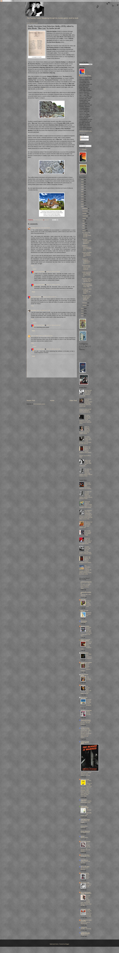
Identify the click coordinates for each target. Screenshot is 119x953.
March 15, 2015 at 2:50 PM (53, 284)
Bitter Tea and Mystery (84, 611)
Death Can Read (85, 779)
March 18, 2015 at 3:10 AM (45, 335)
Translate (84, 149)
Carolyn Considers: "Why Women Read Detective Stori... (87, 254)
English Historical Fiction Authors (85, 640)
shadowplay (84, 621)
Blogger (67, 944)
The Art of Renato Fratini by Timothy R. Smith (88, 603)
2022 (82, 189)
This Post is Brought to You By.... (89, 885)
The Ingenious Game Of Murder (86, 920)
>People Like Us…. (85, 934)
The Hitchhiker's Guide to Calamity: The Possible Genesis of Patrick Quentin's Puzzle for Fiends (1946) (85, 570)
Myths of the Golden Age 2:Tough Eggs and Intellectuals (85, 463)
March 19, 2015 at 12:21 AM (53, 349)
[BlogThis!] (54, 220)
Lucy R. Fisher (35, 335)
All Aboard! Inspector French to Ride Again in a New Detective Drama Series (85, 504)
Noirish (82, 836)
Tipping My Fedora (86, 720)
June (83, 223)
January (84, 305)
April (83, 228)
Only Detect (84, 800)
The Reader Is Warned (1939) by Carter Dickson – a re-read (86, 774)
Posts (82, 136)
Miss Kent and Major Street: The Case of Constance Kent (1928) (85, 393)
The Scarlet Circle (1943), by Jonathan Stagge (88, 532)
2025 (82, 182)
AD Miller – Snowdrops (86, 928)
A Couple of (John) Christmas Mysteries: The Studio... (86, 291)
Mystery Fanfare (85, 626)
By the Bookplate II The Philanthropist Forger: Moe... (87, 285)
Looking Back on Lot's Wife (88, 713)
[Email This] (52, 220)
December (85, 208)
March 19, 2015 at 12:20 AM (53, 325)
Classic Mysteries (85, 831)
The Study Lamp (85, 882)
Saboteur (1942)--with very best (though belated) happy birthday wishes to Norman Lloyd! (85, 550)
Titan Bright (83, 622)
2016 (82, 204)
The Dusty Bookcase (86, 710)
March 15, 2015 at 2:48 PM (53, 271)
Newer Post (31, 400)
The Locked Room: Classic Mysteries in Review (86, 893)
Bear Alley (83, 599)
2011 (82, 315)
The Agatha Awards (85, 832)
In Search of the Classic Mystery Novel (85, 742)
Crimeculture (84, 826)
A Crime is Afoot (85, 728)
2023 (82, 186)
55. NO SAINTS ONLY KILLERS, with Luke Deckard (86, 723)
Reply (32, 265)
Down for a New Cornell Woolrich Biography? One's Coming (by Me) (85, 411)
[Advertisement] (52, 388)
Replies (34, 269)
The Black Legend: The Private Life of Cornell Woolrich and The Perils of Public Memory (85, 440)
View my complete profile (85, 131)
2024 (82, 184)
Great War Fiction (85, 819)
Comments (84, 139)
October (84, 213)
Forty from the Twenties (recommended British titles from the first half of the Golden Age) (85, 402)
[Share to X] (55, 220)
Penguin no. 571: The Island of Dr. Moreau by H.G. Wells (89, 913)
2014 (82, 308)
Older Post (73, 400)
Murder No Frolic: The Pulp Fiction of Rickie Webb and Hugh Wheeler (85, 540)
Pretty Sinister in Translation (88, 678)
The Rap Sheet (84, 652)
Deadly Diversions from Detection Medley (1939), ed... (86, 274)
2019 (82, 196)
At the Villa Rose (85, 855)
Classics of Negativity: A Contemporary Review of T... (86, 261)
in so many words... (86, 841)
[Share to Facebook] (56, 220)
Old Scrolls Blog (85, 866)
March (84, 230)
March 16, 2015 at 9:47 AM (43, 310)
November (85, 211)
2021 (82, 191)
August (84, 218)
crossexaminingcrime (86, 582)
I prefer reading (85, 873)
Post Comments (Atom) (39, 404)
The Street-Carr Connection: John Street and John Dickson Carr (85, 524)
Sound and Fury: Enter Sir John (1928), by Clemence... (86, 267)
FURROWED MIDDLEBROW (84, 807)
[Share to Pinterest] (57, 220)
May (83, 225)
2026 (82, 179)
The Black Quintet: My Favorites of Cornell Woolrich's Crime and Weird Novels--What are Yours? (85, 419)
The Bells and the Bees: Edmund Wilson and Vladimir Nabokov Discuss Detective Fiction (85, 472)
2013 (82, 311)
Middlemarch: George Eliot (88, 614)
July (83, 220)
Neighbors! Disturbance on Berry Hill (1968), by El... (86, 248)
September (85, 216)
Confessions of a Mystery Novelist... (85, 933)
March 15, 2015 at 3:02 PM (49, 296)
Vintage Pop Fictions (86, 662)
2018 (82, 199)
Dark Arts (83, 827)
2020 (82, 194)
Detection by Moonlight (84, 698)
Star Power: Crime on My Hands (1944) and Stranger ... (86, 297)
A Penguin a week (85, 909)
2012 (82, 313)
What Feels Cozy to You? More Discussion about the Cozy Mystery (85, 485)
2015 (82, 206)
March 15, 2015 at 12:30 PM (43, 228)
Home (52, 400)
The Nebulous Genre (85, 856)
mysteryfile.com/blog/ (86, 593)
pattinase (83, 685)
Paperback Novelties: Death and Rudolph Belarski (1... (86, 241)
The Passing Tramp (39, 271)
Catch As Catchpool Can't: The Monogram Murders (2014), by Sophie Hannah (84, 430)
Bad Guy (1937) (84, 837)
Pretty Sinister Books (84, 675)
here (45, 89)
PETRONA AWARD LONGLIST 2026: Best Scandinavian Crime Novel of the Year (86, 631)
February (84, 302)
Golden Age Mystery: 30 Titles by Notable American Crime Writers (85, 449)
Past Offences (84, 860)
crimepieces (84, 927)
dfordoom (33, 310)
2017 (82, 201)
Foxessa (33, 228)
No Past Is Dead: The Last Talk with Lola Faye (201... (87, 280)
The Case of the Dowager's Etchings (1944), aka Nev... (86, 234)
